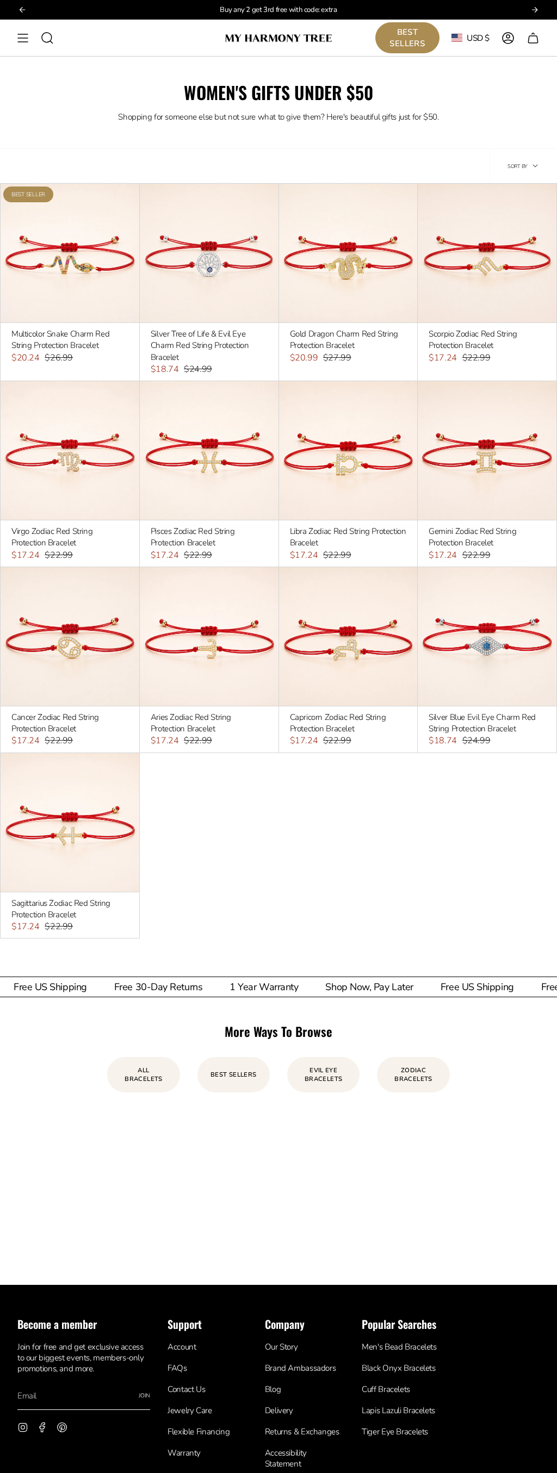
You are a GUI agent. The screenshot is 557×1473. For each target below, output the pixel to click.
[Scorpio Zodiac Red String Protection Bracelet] (487, 253)
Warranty (184, 1452)
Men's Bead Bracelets (399, 1346)
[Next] (535, 10)
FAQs (177, 1368)
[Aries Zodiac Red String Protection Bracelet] (209, 636)
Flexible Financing (199, 1431)
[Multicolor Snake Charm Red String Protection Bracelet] (70, 253)
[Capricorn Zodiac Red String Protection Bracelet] (348, 636)
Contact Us (186, 1389)
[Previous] (22, 10)
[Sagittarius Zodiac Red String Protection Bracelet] (70, 822)
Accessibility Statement (286, 1458)
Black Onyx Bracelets (398, 1368)
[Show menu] (23, 37)
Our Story (281, 1346)
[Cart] (533, 37)
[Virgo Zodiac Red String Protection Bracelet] (70, 450)
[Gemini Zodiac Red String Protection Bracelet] (487, 450)
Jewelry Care (190, 1410)
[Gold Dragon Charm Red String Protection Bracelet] (348, 253)
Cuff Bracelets (386, 1389)
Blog (273, 1389)
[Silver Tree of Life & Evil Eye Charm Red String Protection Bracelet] (209, 253)
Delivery (279, 1410)
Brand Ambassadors (300, 1368)
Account (182, 1346)
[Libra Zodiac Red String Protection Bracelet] (348, 450)
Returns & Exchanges (302, 1431)
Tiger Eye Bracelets (395, 1431)
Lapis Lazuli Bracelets (398, 1410)
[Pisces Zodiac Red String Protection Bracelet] (209, 450)
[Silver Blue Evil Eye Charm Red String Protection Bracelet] (487, 636)
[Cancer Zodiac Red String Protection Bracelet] (70, 636)
